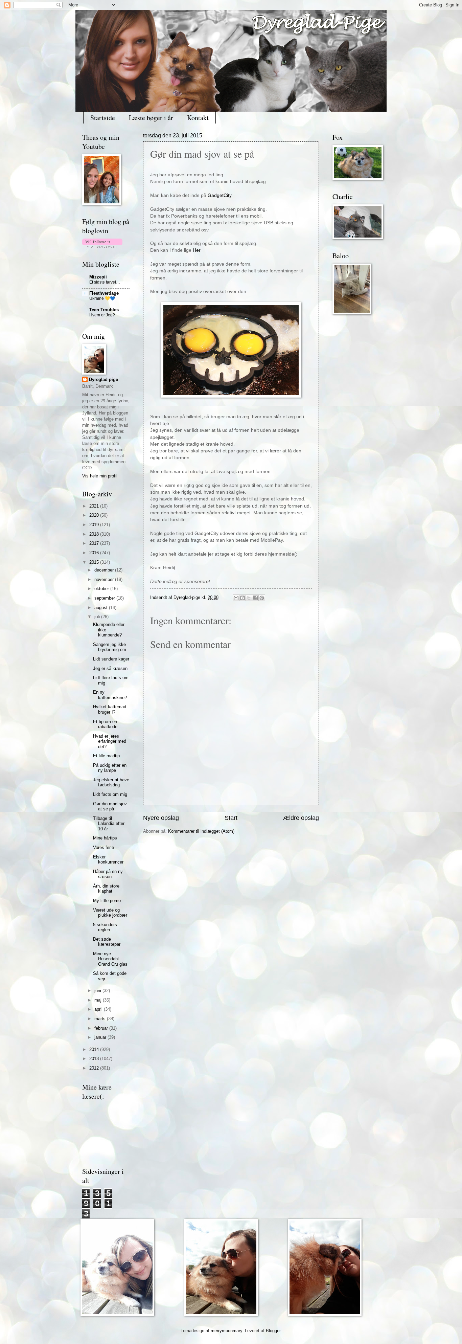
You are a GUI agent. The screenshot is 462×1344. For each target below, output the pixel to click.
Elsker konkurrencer (108, 859)
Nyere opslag (161, 817)
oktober (102, 588)
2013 (94, 1058)
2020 (94, 515)
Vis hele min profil (99, 475)
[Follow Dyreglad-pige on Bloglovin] (102, 246)
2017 (94, 543)
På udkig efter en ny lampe (109, 768)
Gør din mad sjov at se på (110, 806)
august (101, 607)
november (104, 579)
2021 (94, 506)
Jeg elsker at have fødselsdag (111, 782)
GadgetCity (220, 195)
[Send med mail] (236, 598)
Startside (102, 117)
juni (98, 990)
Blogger (273, 1330)
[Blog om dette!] (242, 598)
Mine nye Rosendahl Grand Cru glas (110, 959)
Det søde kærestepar (106, 942)
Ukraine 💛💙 (102, 298)
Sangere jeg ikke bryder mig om (109, 647)
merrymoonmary (226, 1330)
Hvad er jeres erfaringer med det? (109, 741)
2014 (94, 1049)
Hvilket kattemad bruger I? (109, 709)
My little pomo (107, 900)
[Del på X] (249, 598)
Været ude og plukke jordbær (110, 913)
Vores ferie (103, 847)
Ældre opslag (301, 817)
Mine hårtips (105, 838)
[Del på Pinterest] (261, 598)
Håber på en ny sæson (108, 874)
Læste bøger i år (151, 117)
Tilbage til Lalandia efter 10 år (108, 823)
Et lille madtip (106, 755)
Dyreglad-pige (188, 597)
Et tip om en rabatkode (105, 724)
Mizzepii (98, 276)
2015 (94, 562)
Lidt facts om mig (110, 794)
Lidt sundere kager (111, 659)
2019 (94, 524)
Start (231, 817)
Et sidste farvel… (104, 282)
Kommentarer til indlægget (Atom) (201, 831)
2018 (94, 534)
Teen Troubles (104, 309)
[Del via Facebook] (255, 598)
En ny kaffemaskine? (110, 695)
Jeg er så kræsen (110, 668)
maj (98, 1000)
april (99, 1009)
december (104, 570)
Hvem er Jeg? (102, 315)
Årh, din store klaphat (106, 888)
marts (100, 1018)
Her (197, 250)
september (105, 598)
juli (97, 616)
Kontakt (198, 117)
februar (101, 1028)
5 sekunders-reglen (105, 927)
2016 (94, 552)
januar (101, 1037)
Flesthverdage (104, 293)
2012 (94, 1068)
